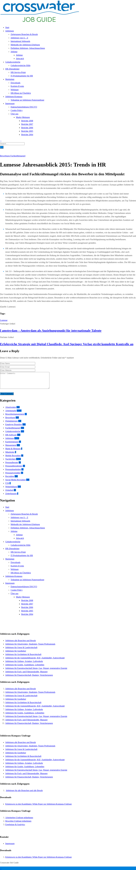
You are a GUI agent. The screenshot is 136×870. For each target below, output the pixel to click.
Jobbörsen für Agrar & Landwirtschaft (21, 647)
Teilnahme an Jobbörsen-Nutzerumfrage (27, 100)
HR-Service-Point (18, 72)
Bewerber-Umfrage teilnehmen (18, 821)
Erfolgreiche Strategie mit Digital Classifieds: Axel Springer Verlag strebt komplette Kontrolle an (66, 344)
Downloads (15, 83)
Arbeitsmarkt (10, 410)
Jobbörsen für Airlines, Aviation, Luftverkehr (24, 661)
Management (10, 445)
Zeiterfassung (11, 493)
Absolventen (10, 407)
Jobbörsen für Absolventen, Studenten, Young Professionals (30, 644)
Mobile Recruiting (13, 455)
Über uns (14, 114)
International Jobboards (20, 41)
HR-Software (11, 435)
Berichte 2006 (27, 128)
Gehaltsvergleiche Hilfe (20, 65)
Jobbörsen (9, 31)
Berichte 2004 (27, 134)
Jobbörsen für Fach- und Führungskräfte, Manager (26, 672)
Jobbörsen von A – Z (19, 38)
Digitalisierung (11, 421)
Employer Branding (13, 424)
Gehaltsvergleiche (12, 62)
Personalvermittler (12, 473)
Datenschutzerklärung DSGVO (24, 107)
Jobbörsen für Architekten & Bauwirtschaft (23, 654)
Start (7, 27)
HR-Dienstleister (12, 69)
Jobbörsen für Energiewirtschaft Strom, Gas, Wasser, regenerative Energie (36, 668)
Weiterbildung (11, 487)
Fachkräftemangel (17, 156)
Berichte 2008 (27, 121)
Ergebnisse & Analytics (15, 824)
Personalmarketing (13, 469)
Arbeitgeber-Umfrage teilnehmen (19, 817)
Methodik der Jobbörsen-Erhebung (25, 45)
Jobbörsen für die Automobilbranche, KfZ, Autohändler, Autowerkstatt (35, 658)
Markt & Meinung (13, 448)
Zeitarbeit (9, 490)
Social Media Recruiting (15, 480)
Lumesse (3, 320)
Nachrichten (10, 459)
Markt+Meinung (23, 117)
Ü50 (7, 483)
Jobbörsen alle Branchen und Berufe (20, 640)
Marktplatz (9, 79)
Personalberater (11, 462)
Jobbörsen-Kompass (13, 96)
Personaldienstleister (13, 466)
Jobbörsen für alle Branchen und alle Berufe (24, 790)
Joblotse (14, 52)
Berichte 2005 (27, 131)
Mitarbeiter (9, 452)
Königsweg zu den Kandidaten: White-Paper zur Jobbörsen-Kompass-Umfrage (38, 804)
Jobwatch (20, 58)
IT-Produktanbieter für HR (22, 76)
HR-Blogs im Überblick (21, 93)
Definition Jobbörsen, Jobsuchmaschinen (28, 48)
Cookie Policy (17, 110)
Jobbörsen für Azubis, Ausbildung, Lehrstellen (24, 665)
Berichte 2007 (27, 124)
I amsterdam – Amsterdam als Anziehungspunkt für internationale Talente (50, 330)
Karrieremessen (11, 442)
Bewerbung (5, 156)
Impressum (9, 103)
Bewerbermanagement (14, 414)
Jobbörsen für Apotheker (15, 651)
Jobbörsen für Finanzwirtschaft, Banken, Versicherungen (29, 675)
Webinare (15, 90)
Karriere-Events (17, 86)
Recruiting (9, 476)
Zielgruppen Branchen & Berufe (24, 34)
